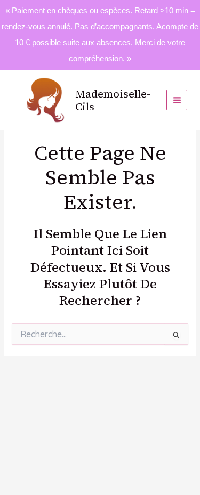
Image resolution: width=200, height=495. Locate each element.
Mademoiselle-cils (112, 100)
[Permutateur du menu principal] (176, 100)
